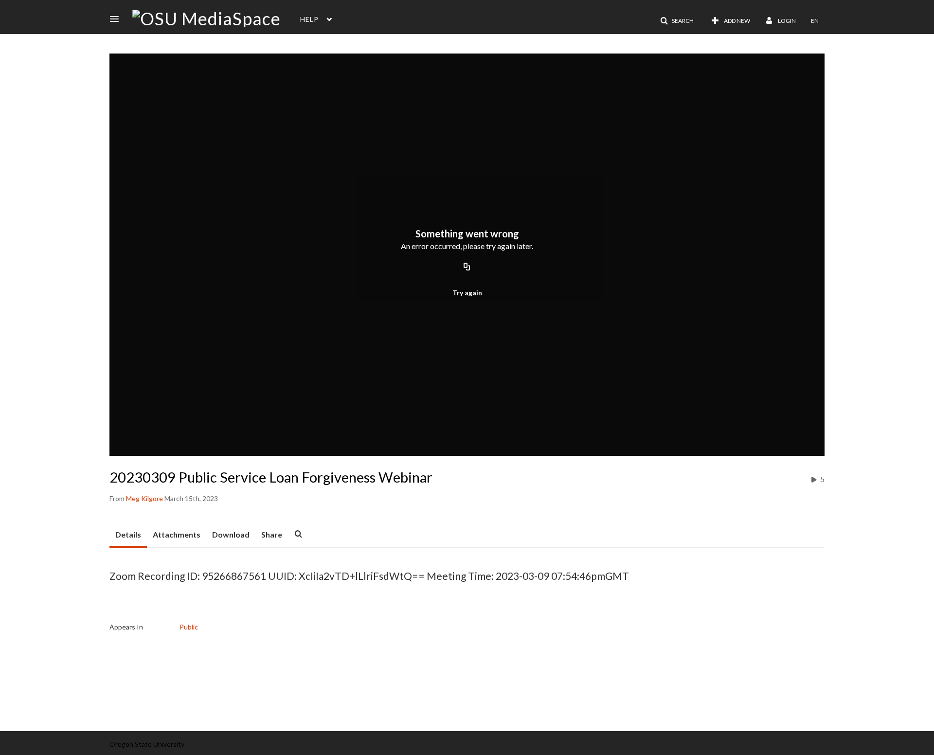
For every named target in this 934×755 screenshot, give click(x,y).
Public (189, 627)
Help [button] (309, 19)
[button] (117, 19)
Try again (467, 292)
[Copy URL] (467, 267)
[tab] (128, 535)
